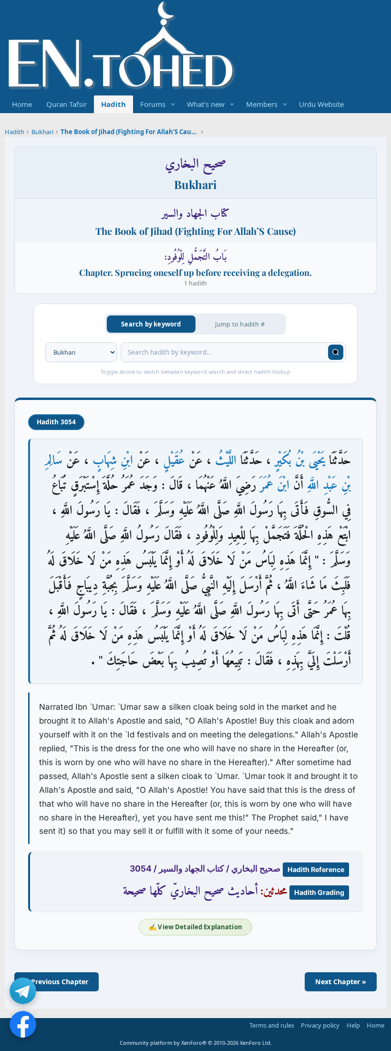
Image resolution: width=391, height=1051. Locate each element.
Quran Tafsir (66, 104)
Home (22, 104)
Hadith (113, 104)
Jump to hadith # (240, 324)
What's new (206, 104)
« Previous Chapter (56, 981)
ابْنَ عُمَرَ (274, 485)
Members (262, 104)
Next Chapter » (340, 981)
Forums (152, 104)
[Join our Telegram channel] (23, 990)
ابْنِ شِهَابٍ (113, 461)
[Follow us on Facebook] (23, 1024)
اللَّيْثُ (226, 461)
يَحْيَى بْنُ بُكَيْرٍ (300, 461)
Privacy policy (320, 1025)
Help (353, 1025)
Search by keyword (151, 324)
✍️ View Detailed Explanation (195, 927)
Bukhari (42, 131)
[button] (173, 104)
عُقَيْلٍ (174, 461)
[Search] (335, 352)
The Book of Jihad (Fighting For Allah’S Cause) (130, 131)
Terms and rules (271, 1025)
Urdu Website (321, 104)
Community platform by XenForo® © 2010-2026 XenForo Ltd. (196, 1042)
